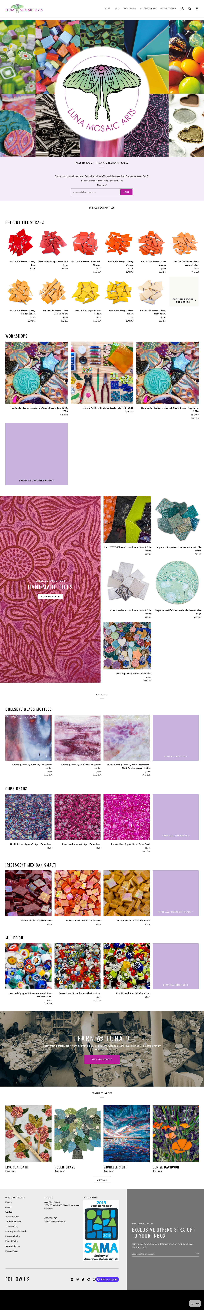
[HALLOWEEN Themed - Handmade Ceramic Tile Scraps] (127, 519)
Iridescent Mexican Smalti (31, 865)
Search (8, 1201)
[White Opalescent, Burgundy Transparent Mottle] (28, 738)
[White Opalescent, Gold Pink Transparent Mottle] (78, 738)
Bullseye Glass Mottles (28, 709)
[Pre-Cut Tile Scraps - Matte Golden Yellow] (53, 292)
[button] (117, 8)
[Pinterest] (88, 1279)
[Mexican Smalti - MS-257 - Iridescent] (78, 893)
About (8, 1206)
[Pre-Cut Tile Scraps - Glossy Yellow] (86, 292)
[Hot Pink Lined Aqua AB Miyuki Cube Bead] (28, 817)
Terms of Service (12, 1245)
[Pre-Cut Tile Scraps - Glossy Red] (20, 243)
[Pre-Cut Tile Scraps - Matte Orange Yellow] (184, 243)
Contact (8, 1211)
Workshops (16, 336)
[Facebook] (72, 1279)
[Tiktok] (83, 1279)
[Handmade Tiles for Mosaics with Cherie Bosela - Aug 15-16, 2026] (167, 373)
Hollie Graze (65, 1167)
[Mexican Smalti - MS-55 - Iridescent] (126, 893)
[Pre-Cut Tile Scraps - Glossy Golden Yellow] (20, 292)
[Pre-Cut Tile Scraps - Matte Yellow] (118, 292)
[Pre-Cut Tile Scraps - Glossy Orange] (118, 243)
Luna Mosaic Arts (62, 1297)
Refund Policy (11, 1241)
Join (126, 192)
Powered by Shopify (187, 1302)
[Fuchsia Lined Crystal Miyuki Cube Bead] (126, 817)
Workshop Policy (13, 1221)
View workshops (102, 1059)
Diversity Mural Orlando (16, 1231)
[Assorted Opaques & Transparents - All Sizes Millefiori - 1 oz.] (28, 966)
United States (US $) (19, 1300)
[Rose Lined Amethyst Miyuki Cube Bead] (78, 817)
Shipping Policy (12, 1236)
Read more (10, 1171)
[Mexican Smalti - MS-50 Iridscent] (28, 893)
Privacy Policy (11, 1250)
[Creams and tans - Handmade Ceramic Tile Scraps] (127, 582)
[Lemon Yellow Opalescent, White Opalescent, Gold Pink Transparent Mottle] (126, 738)
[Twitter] (77, 1279)
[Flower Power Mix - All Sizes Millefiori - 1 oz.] (78, 966)
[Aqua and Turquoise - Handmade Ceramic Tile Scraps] (177, 519)
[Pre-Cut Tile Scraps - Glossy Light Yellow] (151, 292)
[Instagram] (94, 1279)
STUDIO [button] (48, 1197)
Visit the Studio (12, 1216)
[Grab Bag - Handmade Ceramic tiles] (127, 645)
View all (102, 1180)
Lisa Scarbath (17, 1167)
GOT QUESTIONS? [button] (15, 1197)
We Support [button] (90, 1197)
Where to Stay (11, 1226)
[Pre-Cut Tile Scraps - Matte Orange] (151, 243)
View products (50, 596)
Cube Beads (16, 788)
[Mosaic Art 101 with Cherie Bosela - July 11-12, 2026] (102, 373)
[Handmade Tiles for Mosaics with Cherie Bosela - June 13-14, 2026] (36, 373)
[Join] (196, 1253)
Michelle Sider (115, 1167)
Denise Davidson (166, 1167)
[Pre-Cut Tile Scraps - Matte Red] (53, 243)
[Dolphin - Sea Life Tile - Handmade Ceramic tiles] (177, 582)
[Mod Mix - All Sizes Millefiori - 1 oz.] (126, 966)
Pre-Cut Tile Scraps (24, 222)
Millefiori (15, 937)
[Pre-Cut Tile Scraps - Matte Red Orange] (86, 243)
